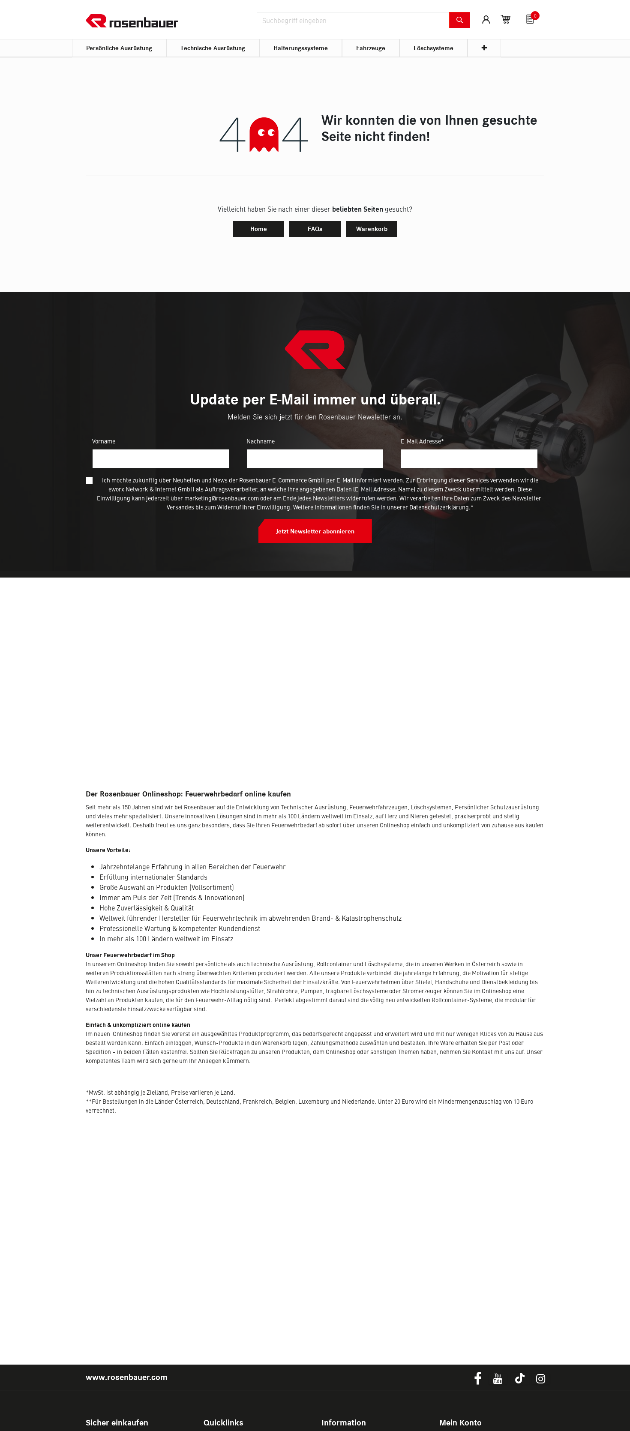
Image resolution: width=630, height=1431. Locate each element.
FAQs (315, 229)
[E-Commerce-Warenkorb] (505, 19)
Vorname (103, 441)
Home (258, 229)
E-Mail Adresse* (422, 441)
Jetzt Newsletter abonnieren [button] (315, 531)
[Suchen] (459, 20)
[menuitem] (119, 48)
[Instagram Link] (540, 1379)
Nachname (260, 441)
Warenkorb (371, 229)
